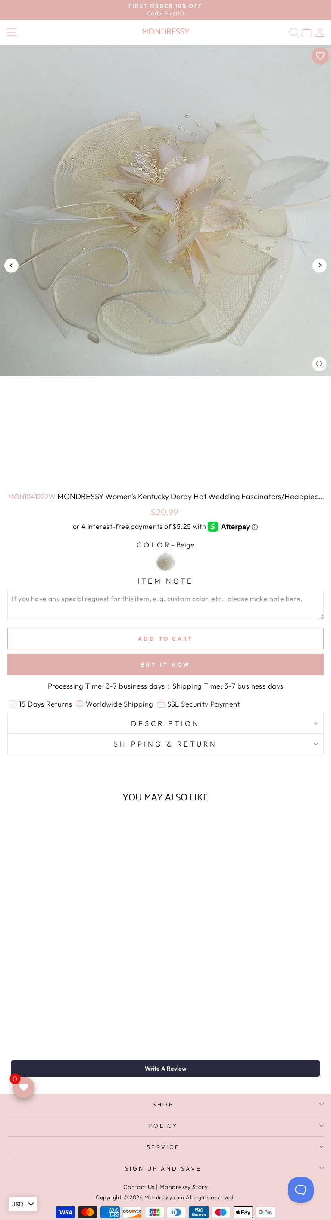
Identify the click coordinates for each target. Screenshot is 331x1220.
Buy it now (165, 664)
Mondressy (165, 32)
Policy (163, 1125)
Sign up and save (163, 1168)
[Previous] (11, 265)
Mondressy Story (183, 1187)
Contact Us (139, 1187)
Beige (165, 562)
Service (164, 1146)
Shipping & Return (165, 743)
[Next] (319, 265)
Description (165, 723)
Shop (164, 1104)
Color (165, 544)
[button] (165, 1068)
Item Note (165, 580)
